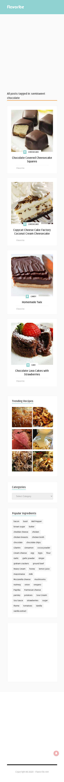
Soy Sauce (18, 600)
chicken (35, 532)
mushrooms (40, 579)
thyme (16, 606)
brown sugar (19, 527)
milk (31, 574)
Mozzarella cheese (22, 579)
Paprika (17, 590)
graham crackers (21, 563)
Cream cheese (20, 553)
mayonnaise (19, 574)
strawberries (32, 600)
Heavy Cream (19, 569)
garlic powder (28, 558)
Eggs (40, 553)
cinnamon (28, 548)
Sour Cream (41, 595)
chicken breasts (21, 537)
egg (32, 553)
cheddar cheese (21, 532)
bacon (16, 521)
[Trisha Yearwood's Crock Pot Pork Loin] (22, 462)
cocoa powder (43, 548)
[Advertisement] (32, 53)
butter (31, 527)
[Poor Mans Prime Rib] (22, 440)
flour (48, 553)
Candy (33, 296)
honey (32, 569)
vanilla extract (20, 611)
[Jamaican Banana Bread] (22, 417)
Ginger (41, 558)
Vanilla (39, 606)
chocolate (18, 542)
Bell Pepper (37, 521)
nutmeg (17, 585)
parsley (17, 595)
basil (25, 521)
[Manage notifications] (56, 753)
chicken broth (38, 537)
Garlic (16, 558)
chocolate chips (33, 542)
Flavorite (20, 168)
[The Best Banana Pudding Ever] (43, 440)
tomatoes (27, 606)
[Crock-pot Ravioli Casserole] (43, 462)
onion (27, 585)
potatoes (28, 595)
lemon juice (44, 569)
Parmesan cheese (32, 590)
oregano (37, 585)
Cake (33, 365)
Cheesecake (33, 152)
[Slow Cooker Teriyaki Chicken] (43, 417)
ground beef (38, 563)
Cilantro (17, 548)
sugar (45, 600)
